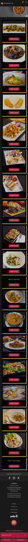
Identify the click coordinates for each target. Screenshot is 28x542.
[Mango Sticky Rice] (14, 102)
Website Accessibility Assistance (14, 530)
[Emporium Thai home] (7, 3)
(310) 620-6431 (14, 491)
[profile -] (23, 2)
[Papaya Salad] (14, 441)
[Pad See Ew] (14, 369)
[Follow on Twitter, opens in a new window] (18, 478)
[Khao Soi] (14, 296)
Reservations (20, 540)
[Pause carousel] (27, 16)
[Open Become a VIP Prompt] (25, 535)
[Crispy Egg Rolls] (14, 183)
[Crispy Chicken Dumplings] (14, 158)
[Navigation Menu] (26, 2)
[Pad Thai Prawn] (14, 392)
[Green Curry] (14, 259)
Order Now (7, 540)
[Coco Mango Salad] (14, 129)
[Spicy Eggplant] (14, 53)
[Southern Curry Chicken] (14, 78)
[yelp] (14, 516)
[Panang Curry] (14, 416)
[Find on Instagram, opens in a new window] (14, 478)
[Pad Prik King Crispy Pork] (14, 344)
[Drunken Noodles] (14, 234)
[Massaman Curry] (14, 319)
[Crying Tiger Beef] (14, 209)
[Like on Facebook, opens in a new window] (9, 478)
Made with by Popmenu (11, 474)
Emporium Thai (14, 523)
